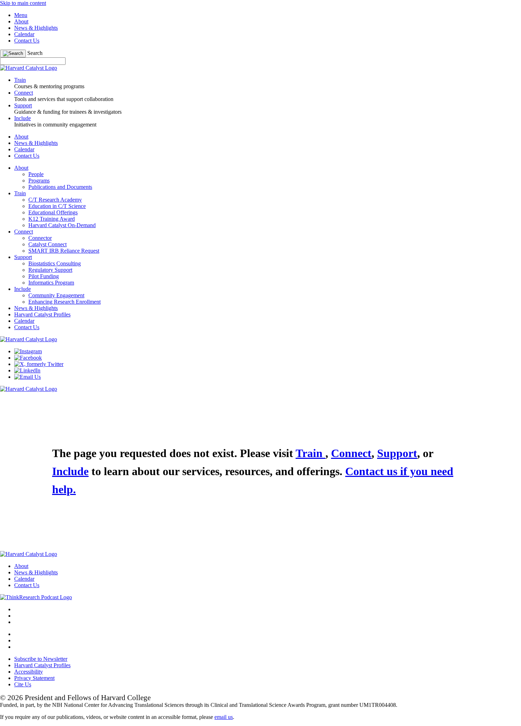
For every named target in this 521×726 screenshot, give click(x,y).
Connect (23, 232)
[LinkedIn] (27, 370)
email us (223, 717)
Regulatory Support (50, 270)
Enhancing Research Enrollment (64, 302)
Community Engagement (56, 295)
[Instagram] (28, 351)
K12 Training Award (51, 219)
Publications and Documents (60, 187)
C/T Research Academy (55, 200)
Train (20, 193)
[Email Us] (27, 377)
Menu (20, 15)
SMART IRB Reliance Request (63, 251)
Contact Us (26, 41)
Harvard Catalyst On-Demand (62, 225)
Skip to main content (23, 3)
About (21, 21)
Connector (40, 238)
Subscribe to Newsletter (40, 659)
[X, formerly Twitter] (38, 364)
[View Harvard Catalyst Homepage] (28, 68)
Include (22, 289)
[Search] (13, 53)
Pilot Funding (43, 276)
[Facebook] (28, 358)
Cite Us (22, 684)
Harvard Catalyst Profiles (42, 314)
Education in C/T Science (57, 206)
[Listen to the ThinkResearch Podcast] (36, 597)
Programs (39, 181)
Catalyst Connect (47, 244)
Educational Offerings (53, 212)
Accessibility (28, 672)
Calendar (24, 34)
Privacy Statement (34, 678)
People (36, 174)
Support (23, 257)
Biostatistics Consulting (54, 263)
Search (35, 53)
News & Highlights (36, 28)
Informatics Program (51, 283)
